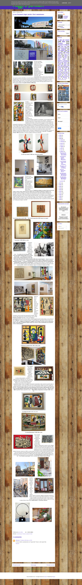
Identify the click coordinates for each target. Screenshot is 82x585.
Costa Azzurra (19, 533)
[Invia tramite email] (28, 532)
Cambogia (60, 71)
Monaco (59, 72)
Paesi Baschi (64, 65)
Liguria (59, 64)
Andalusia (63, 49)
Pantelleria (60, 74)
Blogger (53, 576)
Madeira (59, 63)
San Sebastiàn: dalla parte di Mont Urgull (63, 177)
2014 (60, 188)
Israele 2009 (66, 69)
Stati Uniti (63, 46)
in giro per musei (29, 533)
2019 (60, 136)
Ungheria (59, 75)
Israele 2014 (60, 66)
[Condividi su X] (30, 532)
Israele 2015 (66, 64)
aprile (61, 148)
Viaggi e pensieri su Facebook (62, 104)
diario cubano (61, 59)
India (66, 57)
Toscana (65, 74)
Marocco (65, 71)
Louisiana (65, 75)
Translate (62, 27)
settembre (62, 141)
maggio (62, 146)
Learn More (64, 2)
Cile (68, 47)
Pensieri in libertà (63, 45)
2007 (60, 199)
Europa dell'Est (63, 62)
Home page (33, 565)
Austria (60, 73)
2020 (60, 135)
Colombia (60, 57)
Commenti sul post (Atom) (35, 569)
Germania (60, 69)
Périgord (64, 72)
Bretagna (63, 76)
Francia (24, 533)
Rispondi (17, 543)
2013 (60, 189)
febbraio (62, 151)
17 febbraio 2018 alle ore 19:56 (26, 540)
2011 (60, 192)
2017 (60, 183)
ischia (64, 67)
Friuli (66, 68)
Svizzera (63, 79)
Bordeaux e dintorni (62, 60)
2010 (60, 194)
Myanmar (60, 55)
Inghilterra (59, 79)
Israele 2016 (65, 73)
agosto (61, 143)
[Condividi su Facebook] (31, 532)
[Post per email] (26, 532)
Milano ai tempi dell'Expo (63, 61)
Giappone (60, 52)
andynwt (45, 576)
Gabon (65, 56)
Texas (68, 72)
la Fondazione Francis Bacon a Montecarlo (63, 158)
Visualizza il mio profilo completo (65, 17)
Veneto (65, 63)
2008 (60, 197)
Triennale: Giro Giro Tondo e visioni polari (63, 153)
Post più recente (16, 565)
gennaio (62, 181)
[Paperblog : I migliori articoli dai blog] (61, 107)
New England (61, 50)
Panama (59, 78)
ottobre (62, 139)
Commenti (61, 228)
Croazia (65, 54)
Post (60, 226)
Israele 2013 (63, 70)
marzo (61, 149)
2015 (60, 186)
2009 (60, 196)
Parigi (65, 51)
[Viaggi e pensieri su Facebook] (58, 105)
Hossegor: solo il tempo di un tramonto (63, 166)
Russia (59, 76)
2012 (60, 191)
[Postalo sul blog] (29, 532)
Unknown (18, 540)
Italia (63, 41)
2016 (60, 184)
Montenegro (65, 77)
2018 (60, 138)
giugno (61, 144)
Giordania (65, 78)
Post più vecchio (50, 565)
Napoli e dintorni (62, 58)
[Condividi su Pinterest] (32, 532)
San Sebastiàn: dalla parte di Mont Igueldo (63, 174)
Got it (69, 2)
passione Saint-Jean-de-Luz (63, 170)
